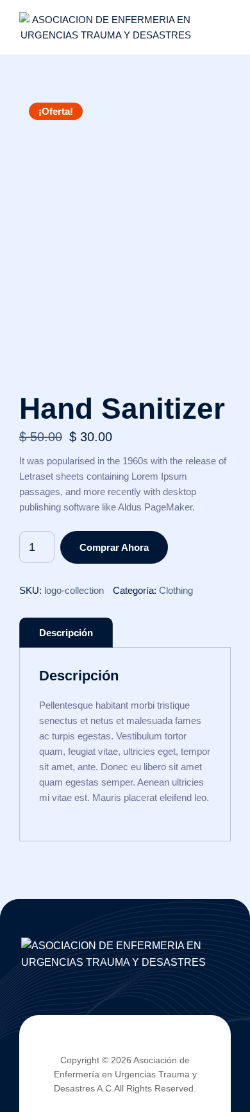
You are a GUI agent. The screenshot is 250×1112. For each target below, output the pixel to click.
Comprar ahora (114, 547)
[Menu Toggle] (218, 27)
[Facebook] (91, 1040)
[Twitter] (114, 1040)
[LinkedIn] (136, 1040)
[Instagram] (158, 1040)
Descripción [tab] (66, 632)
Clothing (176, 590)
